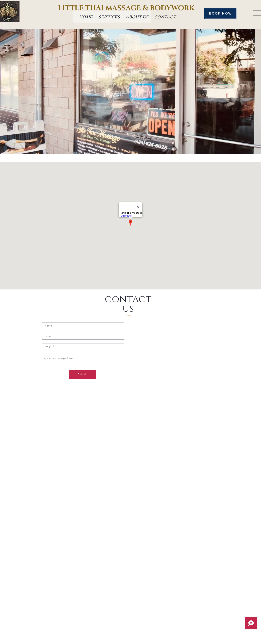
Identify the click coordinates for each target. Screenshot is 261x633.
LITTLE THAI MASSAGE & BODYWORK (126, 8)
